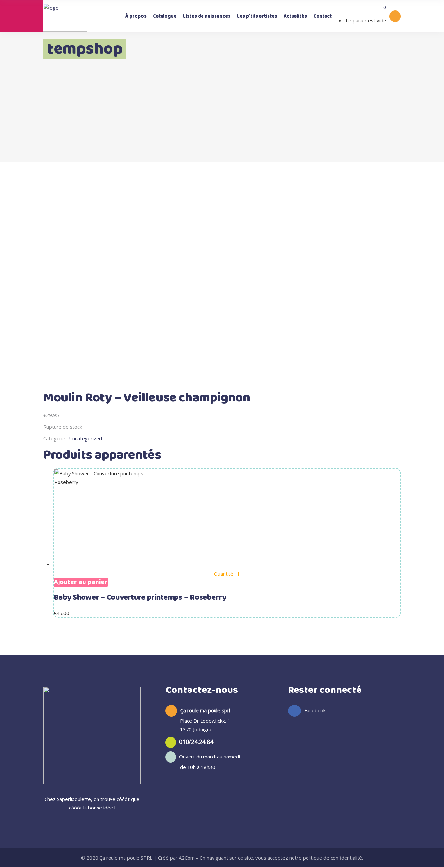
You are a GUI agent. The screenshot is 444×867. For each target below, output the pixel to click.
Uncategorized (85, 438)
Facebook (315, 710)
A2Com (187, 857)
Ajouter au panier (81, 582)
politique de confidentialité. (333, 857)
